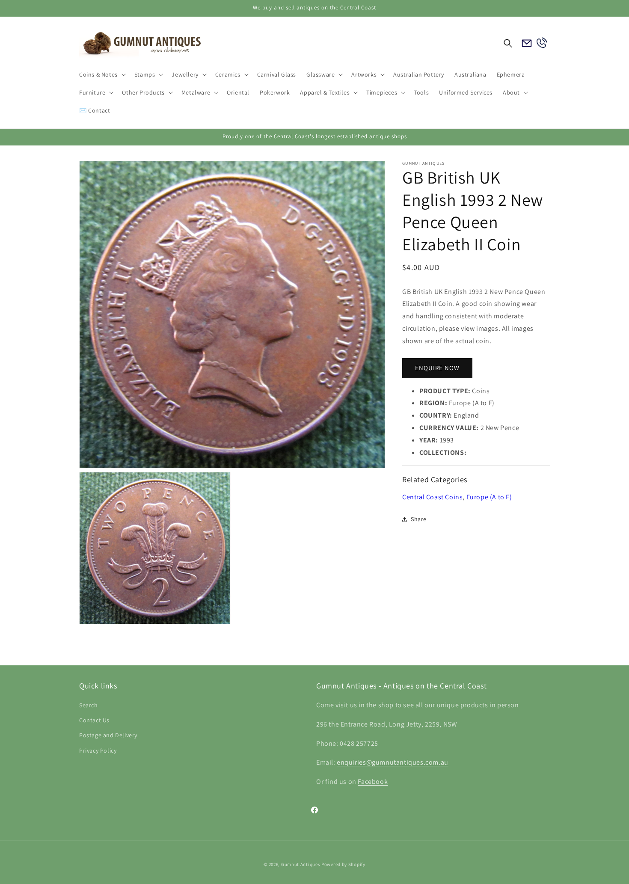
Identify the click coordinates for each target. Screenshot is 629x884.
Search (88, 705)
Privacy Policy (97, 750)
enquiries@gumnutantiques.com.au (392, 762)
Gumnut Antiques (300, 864)
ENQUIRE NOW (437, 368)
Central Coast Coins (432, 496)
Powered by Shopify (343, 864)
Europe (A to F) (489, 496)
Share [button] (419, 519)
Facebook (373, 781)
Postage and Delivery (108, 735)
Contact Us (94, 720)
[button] (101, 74)
